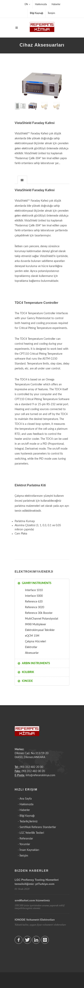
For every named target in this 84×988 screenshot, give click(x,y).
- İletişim (23, 855)
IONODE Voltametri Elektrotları (35, 919)
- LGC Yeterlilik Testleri (31, 833)
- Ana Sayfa (25, 798)
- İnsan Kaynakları (28, 850)
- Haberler (24, 810)
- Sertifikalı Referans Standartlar (37, 827)
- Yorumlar (24, 844)
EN (26, 4)
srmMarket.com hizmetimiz (32, 900)
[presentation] (22, 180)
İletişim (51, 13)
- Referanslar (25, 838)
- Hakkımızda (25, 804)
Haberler (56, 4)
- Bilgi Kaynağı (26, 815)
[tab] (22, 180)
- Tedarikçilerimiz (28, 821)
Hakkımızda (41, 4)
